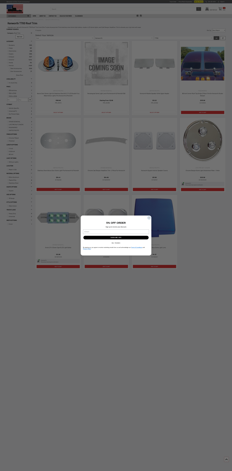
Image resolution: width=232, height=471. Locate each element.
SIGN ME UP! (116, 237)
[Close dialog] (149, 217)
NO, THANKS (116, 243)
